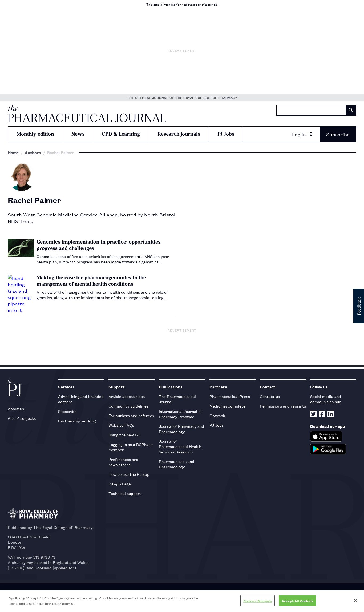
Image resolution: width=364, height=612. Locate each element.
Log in (299, 134)
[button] (358, 306)
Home (13, 152)
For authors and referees (131, 415)
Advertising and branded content (81, 398)
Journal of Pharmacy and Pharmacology (181, 428)
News (77, 134)
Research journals (178, 134)
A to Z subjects (22, 418)
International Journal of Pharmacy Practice (180, 413)
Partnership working (77, 421)
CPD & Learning (121, 134)
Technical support (124, 493)
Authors (33, 152)
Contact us (270, 396)
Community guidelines (128, 406)
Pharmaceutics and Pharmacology (176, 463)
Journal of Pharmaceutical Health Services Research (180, 446)
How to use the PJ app (128, 474)
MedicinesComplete (227, 406)
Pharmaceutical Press (229, 396)
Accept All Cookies (297, 600)
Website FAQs (121, 425)
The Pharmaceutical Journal (177, 398)
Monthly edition (35, 134)
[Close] (355, 600)
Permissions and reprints (283, 406)
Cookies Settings (257, 600)
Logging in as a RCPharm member (131, 446)
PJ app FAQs (120, 483)
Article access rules (126, 396)
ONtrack (217, 415)
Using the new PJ (123, 434)
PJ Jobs (225, 134)
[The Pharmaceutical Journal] (87, 113)
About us (16, 408)
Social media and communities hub (325, 398)
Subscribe (338, 134)
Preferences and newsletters (123, 461)
